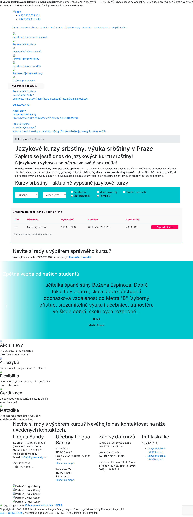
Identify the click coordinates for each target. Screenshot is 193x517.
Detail (96, 319)
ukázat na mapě (65, 463)
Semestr (93, 219)
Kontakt (87, 27)
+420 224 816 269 (29, 19)
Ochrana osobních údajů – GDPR (43, 505)
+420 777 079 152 (29, 15)
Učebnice (32, 219)
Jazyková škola (29, 27)
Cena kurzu (132, 219)
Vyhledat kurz (102, 27)
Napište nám (119, 27)
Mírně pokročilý (108, 192)
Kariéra (45, 27)
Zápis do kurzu (164, 227)
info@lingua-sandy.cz (34, 457)
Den (17, 219)
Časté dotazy (72, 27)
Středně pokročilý (136, 192)
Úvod (15, 27)
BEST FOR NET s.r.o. (11, 512)
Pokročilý (105, 195)
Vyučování (67, 219)
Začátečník (80, 192)
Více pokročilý (82, 195)
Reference (56, 27)
